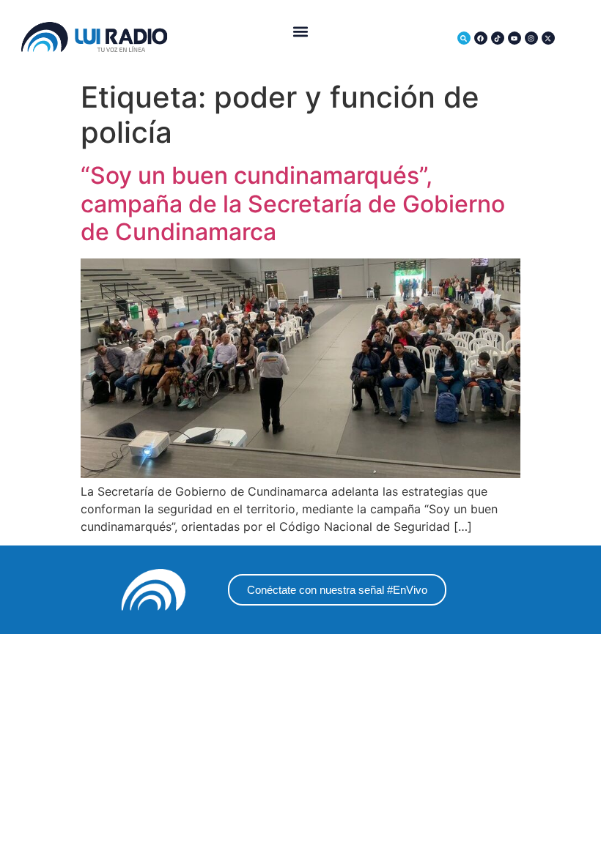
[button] (301, 32)
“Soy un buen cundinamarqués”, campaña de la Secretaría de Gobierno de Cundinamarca (293, 203)
